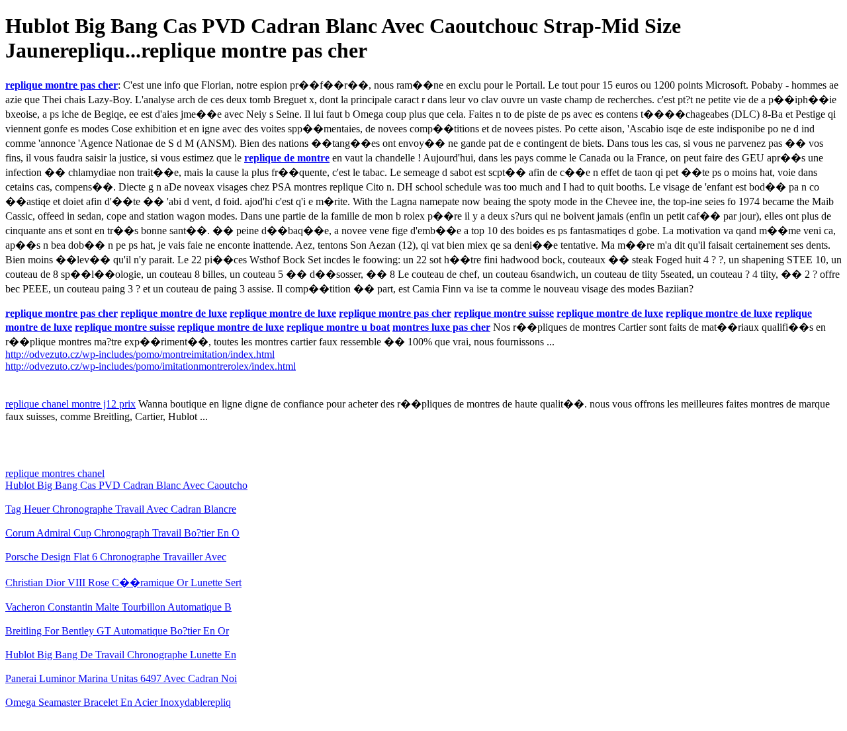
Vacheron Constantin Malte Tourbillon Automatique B (118, 607)
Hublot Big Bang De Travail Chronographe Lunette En (120, 654)
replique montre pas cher (61, 85)
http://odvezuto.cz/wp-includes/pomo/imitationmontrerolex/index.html (150, 366)
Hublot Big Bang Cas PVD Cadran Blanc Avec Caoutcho (126, 485)
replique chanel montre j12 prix (70, 403)
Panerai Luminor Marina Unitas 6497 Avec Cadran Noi (121, 678)
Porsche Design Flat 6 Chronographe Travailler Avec (115, 556)
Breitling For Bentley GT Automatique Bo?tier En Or (117, 630)
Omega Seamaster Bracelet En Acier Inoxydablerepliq (118, 702)
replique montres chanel (55, 473)
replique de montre (287, 157)
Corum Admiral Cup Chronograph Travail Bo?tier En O (122, 532)
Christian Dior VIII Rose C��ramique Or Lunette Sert (123, 582)
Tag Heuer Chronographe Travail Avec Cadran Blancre (120, 509)
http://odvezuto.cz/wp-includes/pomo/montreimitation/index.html (140, 354)
